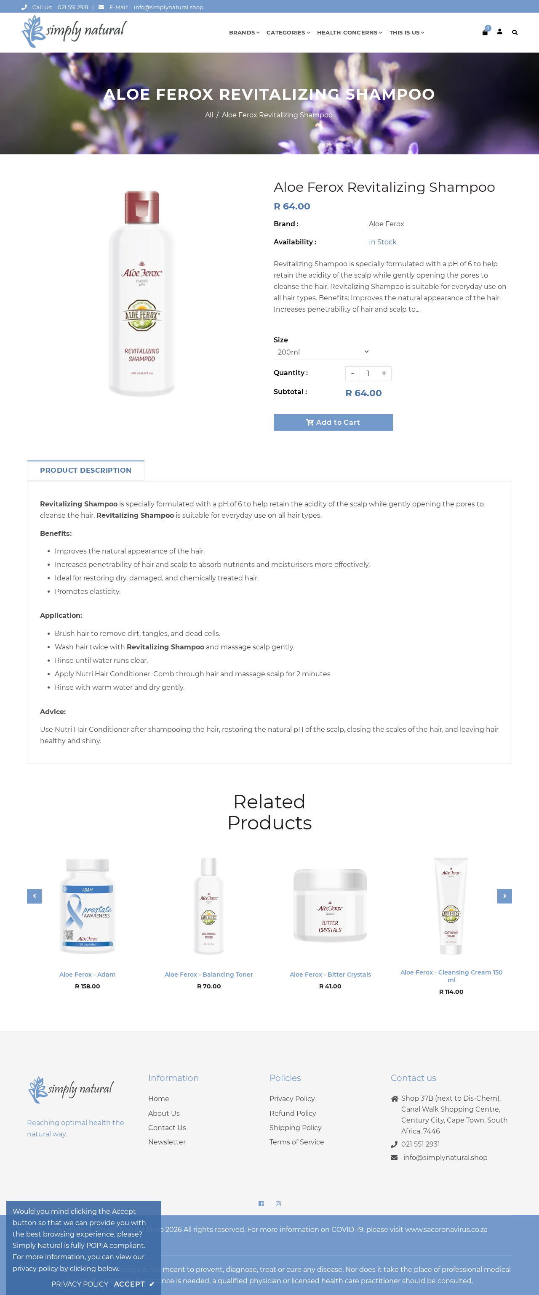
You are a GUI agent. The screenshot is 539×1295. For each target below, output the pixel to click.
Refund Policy (293, 1114)
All (209, 115)
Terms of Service (297, 1142)
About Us (164, 1114)
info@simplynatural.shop (168, 7)
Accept (134, 1284)
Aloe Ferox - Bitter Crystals (330, 974)
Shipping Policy (296, 1128)
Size (281, 340)
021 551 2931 (73, 7)
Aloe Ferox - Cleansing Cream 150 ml (451, 976)
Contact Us (167, 1128)
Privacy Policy (292, 1099)
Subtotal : (290, 392)
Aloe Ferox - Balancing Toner (209, 974)
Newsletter (167, 1142)
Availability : (295, 242)
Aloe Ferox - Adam (87, 974)
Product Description (86, 470)
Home (158, 1099)
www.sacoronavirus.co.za (446, 1230)
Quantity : (291, 373)
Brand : (286, 224)
